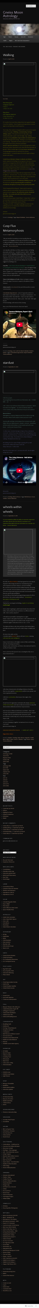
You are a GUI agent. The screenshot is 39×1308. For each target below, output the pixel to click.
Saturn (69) (6, 761)
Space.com (6, 948)
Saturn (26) (6, 769)
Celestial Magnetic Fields (9, 902)
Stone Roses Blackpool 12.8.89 (11, 1250)
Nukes (4, 1273)
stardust (8, 363)
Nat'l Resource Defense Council (11, 1033)
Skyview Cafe (6, 944)
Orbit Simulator (7, 940)
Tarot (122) (6, 755)
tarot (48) (5, 767)
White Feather (6, 1198)
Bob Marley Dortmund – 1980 (11, 1221)
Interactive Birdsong (8, 972)
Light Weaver (6, 1076)
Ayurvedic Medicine (8, 997)
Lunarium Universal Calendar (10, 888)
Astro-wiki (6, 921)
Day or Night (6, 903)
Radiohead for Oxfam (8, 1235)
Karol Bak (5, 98)
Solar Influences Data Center (10, 907)
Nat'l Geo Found (7, 1160)
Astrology (10, 217)
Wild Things (6, 1165)
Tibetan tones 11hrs (8, 1014)
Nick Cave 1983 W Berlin (9, 1227)
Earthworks (6, 1026)
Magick (10, 40)
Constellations (7, 869)
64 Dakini (5, 1051)
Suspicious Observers (8, 862)
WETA (4, 1104)
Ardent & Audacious (8, 814)
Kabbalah (26, 351)
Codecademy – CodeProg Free (11, 1144)
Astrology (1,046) (7, 753)
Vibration (20, 739)
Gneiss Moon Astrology (13, 14)
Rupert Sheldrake (21, 217)
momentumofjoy (7, 831)
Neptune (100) (7, 757)
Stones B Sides (7, 1252)
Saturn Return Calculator (9, 927)
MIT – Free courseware (9, 1158)
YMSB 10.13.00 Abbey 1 (9, 1260)
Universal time (7, 1134)
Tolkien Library (7, 1102)
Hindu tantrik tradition (8, 1087)
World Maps (6, 879)
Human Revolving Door (9, 1271)
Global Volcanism (7, 957)
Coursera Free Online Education (11, 1146)
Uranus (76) (6, 759)
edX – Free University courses (11, 1152)
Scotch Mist (6, 1244)
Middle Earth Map (7, 1100)
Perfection (5, 816)
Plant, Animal (6, 974)
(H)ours (5, 810)
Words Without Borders (9, 1167)
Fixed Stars (6, 925)
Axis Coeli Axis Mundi (18, 351)
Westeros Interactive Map (10, 1112)
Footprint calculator (8, 1030)
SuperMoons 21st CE (8, 894)
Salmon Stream (7, 1238)
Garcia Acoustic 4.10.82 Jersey (11, 1225)
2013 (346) (6, 785)
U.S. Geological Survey (9, 961)
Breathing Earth (7, 1024)
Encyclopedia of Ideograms (10, 1208)
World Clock (6, 1137)
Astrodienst (6, 923)
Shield (4, 818)
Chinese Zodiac (7, 1055)
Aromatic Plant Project (9, 1119)
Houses (16, 37)
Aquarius (10, 737)
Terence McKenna (30, 217)
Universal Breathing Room (10, 1016)
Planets (10, 37)
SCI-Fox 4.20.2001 (8, 1240)
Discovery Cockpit (8, 1148)
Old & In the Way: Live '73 (10, 1229)
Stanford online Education (10, 1163)
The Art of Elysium (8, 1194)
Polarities (31, 351)
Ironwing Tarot (7, 1056)
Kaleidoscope (6, 1072)
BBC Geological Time (8, 1129)
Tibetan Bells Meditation (9, 1012)
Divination (30, 37)
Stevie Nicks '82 (7, 1246)
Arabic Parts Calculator (9, 917)
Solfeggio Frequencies (9, 1010)
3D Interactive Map (8, 1096)
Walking (8, 55)
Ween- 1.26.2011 (7, 1256)
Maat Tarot (6, 1060)
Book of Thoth (6, 1053)
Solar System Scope (8, 946)
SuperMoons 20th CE (8, 892)
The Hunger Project (8, 1196)
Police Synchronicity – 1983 (10, 1231)
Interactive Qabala (8, 1089)
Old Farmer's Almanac (9, 1131)
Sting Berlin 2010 (7, 1248)
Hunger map (6, 1184)
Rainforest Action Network (10, 1039)
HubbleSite (6, 936)
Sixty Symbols (6, 942)
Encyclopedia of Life (8, 970)
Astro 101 (23, 37)
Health (4, 40)
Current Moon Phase (8, 886)
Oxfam (5, 1188)
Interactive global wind (9, 873)
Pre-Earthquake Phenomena (10, 959)
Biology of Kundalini (8, 1083)
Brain (19, 737)
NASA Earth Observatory (9, 875)
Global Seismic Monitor (9, 955)
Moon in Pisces (16, 496)
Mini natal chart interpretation (22, 40)
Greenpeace (6, 1032)
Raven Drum (6, 1192)
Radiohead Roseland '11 (9, 1236)
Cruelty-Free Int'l (7, 1179)
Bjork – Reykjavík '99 (8, 1217)
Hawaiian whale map (8, 871)
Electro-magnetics (25, 737)
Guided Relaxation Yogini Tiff (10, 1008)
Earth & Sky (6, 984)
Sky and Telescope (8, 860)
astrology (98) (7, 766)
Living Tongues (7, 1154)
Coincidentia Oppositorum (10, 293)
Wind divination (7, 1064)
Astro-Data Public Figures (9, 919)
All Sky (5, 934)
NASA (4, 938)
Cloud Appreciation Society (10, 982)
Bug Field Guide (7, 969)
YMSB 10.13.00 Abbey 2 (9, 1262)
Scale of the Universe (8, 1275)
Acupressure (6, 995)
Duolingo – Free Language (10, 1150)
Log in (4, 1285)
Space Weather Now (8, 909)
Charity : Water (7, 1177)
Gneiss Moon (6, 825)
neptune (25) (6, 771)
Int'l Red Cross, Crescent (9, 1186)
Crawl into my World (8, 808)
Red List (5, 1041)
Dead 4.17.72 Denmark (9, 1223)
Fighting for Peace (7, 812)
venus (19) (5, 773)
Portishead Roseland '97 (9, 1233)
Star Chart (5, 877)
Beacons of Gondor (8, 1098)
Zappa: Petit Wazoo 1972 (9, 1264)
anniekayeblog (7, 827)
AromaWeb (6, 1121)
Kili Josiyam (6, 1058)
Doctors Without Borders (9, 1181)
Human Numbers (7, 1183)
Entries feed (6, 1286)
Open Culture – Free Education (11, 1161)
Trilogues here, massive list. (10, 171)
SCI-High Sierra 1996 (8, 1242)
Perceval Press (7, 1190)
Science (16, 739)
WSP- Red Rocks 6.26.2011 (10, 1258)
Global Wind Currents (9, 988)
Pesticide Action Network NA (10, 1037)
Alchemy (5, 1206)
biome (28, 739)
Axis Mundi (15, 287)
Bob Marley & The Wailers (10, 1219)
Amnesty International (9, 1175)
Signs (4, 37)
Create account (7, 1283)
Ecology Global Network (9, 1028)
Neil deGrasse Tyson (30, 496)
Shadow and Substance (9, 890)
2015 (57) (5, 782)
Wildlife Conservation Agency (11, 1043)
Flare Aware (6, 905)
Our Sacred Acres (7, 1035)
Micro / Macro (6, 739)
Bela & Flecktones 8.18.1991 (10, 1215)
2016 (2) (5, 780)
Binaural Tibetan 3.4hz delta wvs (11, 1007)
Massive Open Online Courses (11, 1156)
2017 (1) (5, 778)
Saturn (11, 739)
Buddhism (5, 1085)
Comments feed (7, 1288)
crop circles (31, 169)
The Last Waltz (7, 1254)
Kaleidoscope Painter (8, 1074)
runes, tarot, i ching (8, 1062)
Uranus (4, 352)
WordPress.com (7, 1290)
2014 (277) (6, 783)
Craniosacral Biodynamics (10, 999)
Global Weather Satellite (9, 986)
